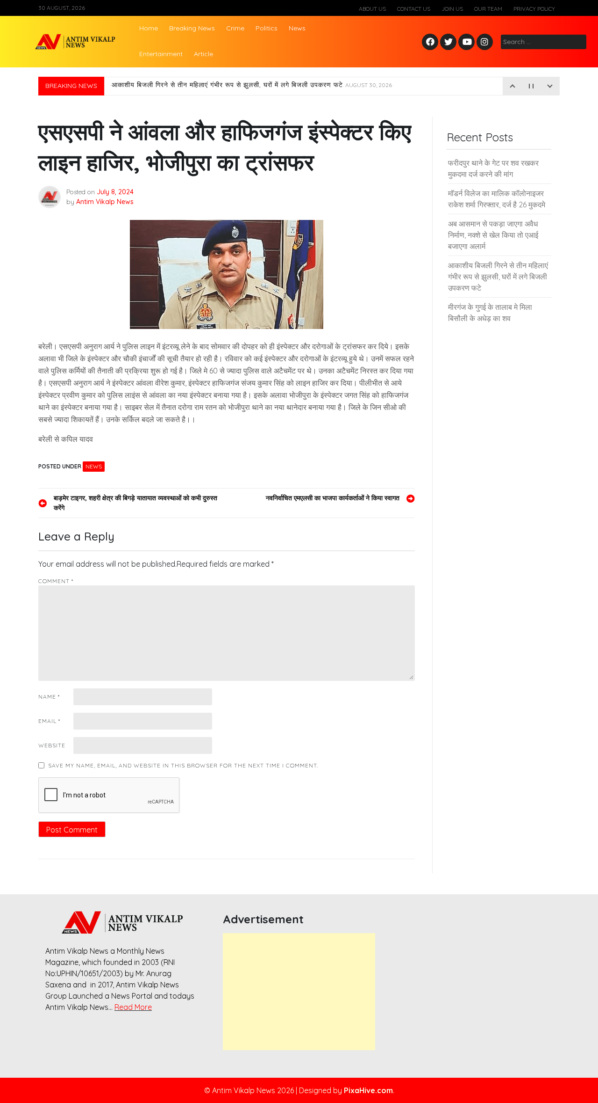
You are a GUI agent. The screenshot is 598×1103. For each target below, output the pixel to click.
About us (372, 8)
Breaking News (192, 28)
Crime (235, 28)
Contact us (413, 8)
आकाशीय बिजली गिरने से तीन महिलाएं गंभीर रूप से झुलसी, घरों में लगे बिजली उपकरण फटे (252, 86)
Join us (452, 8)
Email (49, 720)
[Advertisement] (299, 991)
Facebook (431, 42)
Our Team (488, 8)
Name (49, 696)
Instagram (487, 42)
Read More (133, 1007)
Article (203, 54)
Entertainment (161, 54)
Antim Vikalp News (105, 201)
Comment (55, 580)
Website (51, 745)
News (297, 28)
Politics (267, 28)
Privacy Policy (534, 8)
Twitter (448, 42)
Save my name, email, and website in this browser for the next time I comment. (183, 765)
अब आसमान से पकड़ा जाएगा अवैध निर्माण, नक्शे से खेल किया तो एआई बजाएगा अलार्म (493, 235)
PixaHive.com (368, 1090)
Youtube (467, 42)
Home (148, 28)
